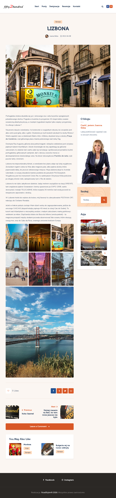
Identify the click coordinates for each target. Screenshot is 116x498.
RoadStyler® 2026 (49, 492)
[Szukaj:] (94, 200)
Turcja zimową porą (92, 263)
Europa (58, 22)
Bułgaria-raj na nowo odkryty (63, 446)
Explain (7, 4)
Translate (34, 4)
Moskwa (27, 444)
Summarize (20, 4)
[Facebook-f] (107, 6)
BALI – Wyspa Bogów (92, 231)
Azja (26, 448)
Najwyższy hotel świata (93, 247)
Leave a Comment (38, 426)
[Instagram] (111, 6)
